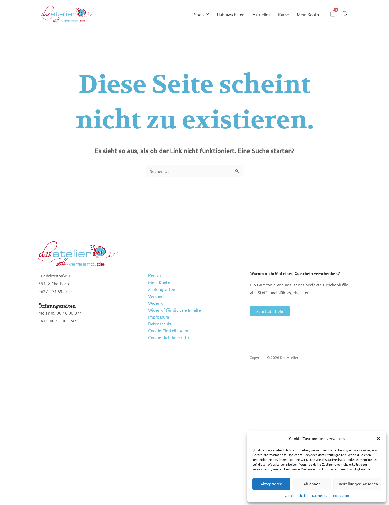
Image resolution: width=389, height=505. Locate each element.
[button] (378, 438)
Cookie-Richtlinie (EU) (168, 337)
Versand (156, 296)
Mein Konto (308, 14)
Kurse (283, 14)
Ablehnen (312, 483)
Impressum (341, 495)
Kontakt (155, 275)
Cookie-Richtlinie (297, 495)
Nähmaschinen (231, 14)
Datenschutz (321, 495)
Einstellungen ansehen (357, 483)
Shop (199, 14)
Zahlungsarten (161, 289)
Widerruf (156, 303)
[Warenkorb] (333, 13)
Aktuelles (261, 14)
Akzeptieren (271, 483)
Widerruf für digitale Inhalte (174, 309)
